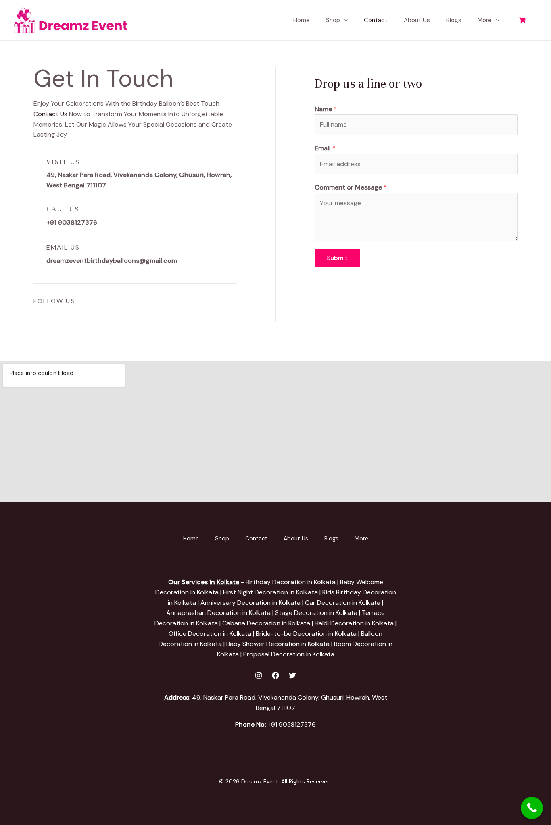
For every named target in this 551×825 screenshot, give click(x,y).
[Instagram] (258, 675)
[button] (344, 20)
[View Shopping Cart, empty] (522, 20)
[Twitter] (292, 675)
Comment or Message (351, 187)
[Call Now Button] (532, 808)
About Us (417, 20)
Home (301, 20)
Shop (333, 20)
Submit (337, 258)
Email (325, 148)
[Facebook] (275, 675)
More (485, 20)
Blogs (453, 20)
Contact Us (50, 114)
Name (326, 109)
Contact (376, 20)
